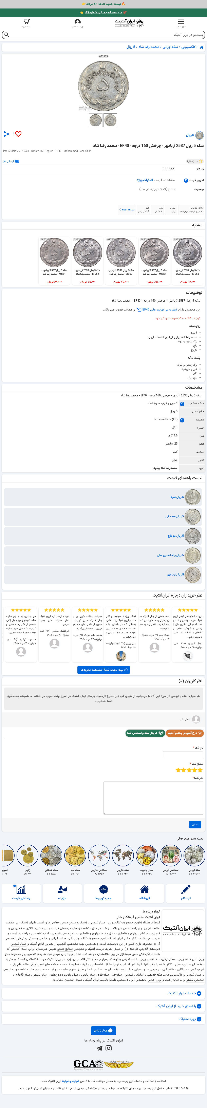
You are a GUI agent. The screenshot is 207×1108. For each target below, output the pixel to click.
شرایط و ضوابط (70, 1081)
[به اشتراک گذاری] (6, 134)
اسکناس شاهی (195, 980)
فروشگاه (144, 898)
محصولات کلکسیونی (86, 938)
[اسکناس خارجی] (99, 855)
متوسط (189, 769)
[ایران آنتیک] (202, 47)
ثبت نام (186, 898)
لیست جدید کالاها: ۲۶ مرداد (103, 4)
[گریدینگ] (88, 1064)
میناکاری (182, 969)
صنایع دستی (65, 949)
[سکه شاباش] (51, 855)
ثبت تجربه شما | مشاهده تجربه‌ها (102, 670)
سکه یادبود (88, 975)
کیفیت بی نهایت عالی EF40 (159, 309)
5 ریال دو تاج (176, 536)
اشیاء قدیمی (18, 944)
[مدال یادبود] (147, 855)
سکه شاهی (40, 975)
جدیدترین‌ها (103, 898)
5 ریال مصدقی (175, 516)
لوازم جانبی (155, 980)
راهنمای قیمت (21, 898)
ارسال (195, 825)
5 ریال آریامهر (176, 574)
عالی (178, 769)
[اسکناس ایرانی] (171, 855)
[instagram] (108, 1048)
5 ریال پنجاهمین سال (171, 555)
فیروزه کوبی (197, 969)
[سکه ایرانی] (194, 855)
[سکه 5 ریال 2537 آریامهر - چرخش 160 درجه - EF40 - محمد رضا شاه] (103, 86)
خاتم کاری (168, 969)
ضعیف (200, 769)
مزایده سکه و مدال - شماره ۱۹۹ (103, 12)
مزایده (62, 898)
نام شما (199, 748)
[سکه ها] (119, 1064)
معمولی (194, 769)
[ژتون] (27, 855)
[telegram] (98, 1048)
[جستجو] (6, 35)
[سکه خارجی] (123, 855)
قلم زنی (16, 964)
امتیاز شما (197, 764)
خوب (183, 769)
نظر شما (198, 778)
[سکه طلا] (75, 855)
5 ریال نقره (178, 497)
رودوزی (154, 969)
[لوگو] (129, 23)
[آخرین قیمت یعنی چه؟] (186, 180)
